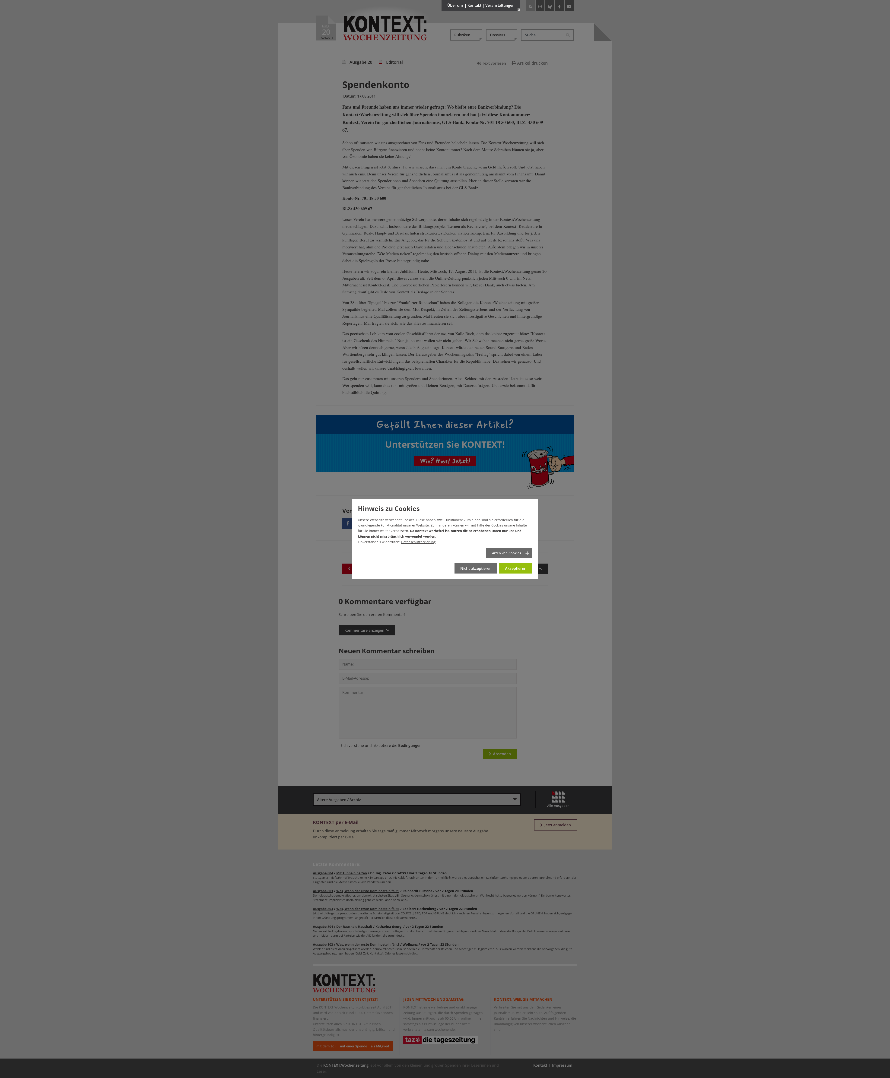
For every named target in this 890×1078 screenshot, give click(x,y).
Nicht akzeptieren (476, 568)
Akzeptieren (515, 568)
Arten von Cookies (506, 553)
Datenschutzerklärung (418, 542)
